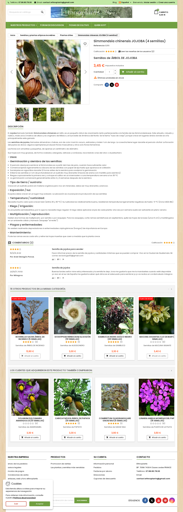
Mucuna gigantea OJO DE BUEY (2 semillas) (157, 338)
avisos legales (14, 467)
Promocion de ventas (61, 463)
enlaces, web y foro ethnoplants (23, 478)
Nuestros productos (23, 25)
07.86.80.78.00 (25, 2)
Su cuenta (100, 457)
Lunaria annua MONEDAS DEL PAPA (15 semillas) (157, 419)
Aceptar (39, 503)
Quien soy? (100, 25)
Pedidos (97, 467)
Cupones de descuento (105, 478)
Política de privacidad (24, 497)
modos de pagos (16, 471)
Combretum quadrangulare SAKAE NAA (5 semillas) (115, 419)
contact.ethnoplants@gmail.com (58, 2)
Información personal (104, 463)
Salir (16, 503)
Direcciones (99, 475)
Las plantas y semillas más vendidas (67, 467)
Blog (115, 2)
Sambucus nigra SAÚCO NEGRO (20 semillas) (115, 338)
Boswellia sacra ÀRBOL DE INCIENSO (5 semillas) (30, 338)
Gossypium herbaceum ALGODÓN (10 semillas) (72, 338)
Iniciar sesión (150, 2)
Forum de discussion (52, 25)
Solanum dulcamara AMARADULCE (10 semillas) (30, 419)
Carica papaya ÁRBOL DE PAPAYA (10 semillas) (72, 419)
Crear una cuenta (166, 2)
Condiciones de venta (18, 475)
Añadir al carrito (133, 72)
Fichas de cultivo (79, 25)
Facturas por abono (103, 471)
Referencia (99, 45)
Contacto (143, 457)
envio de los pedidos (17, 463)
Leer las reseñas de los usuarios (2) (137, 51)
